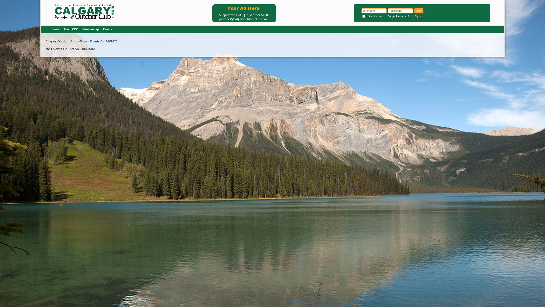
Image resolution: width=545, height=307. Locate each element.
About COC (70, 29)
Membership (90, 29)
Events (107, 29)
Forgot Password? (398, 16)
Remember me (374, 16)
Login (419, 10)
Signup (419, 16)
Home (55, 29)
